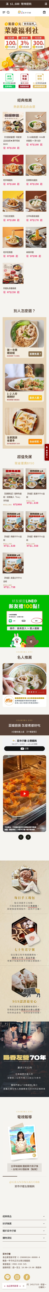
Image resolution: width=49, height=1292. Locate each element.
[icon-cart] (43, 12)
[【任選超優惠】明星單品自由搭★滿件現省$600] (13, 122)
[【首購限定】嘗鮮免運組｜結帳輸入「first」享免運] (13, 478)
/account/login (8, 596)
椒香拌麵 (30, 252)
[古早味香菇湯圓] (36, 201)
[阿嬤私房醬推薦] (13, 273)
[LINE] (7, 1277)
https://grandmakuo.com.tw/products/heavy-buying (24, 19)
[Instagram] (17, 1277)
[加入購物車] (20, 129)
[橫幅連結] (24, 81)
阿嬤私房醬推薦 (9, 288)
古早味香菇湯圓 (32, 216)
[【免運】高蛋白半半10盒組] (13, 563)
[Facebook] (27, 1277)
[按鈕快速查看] (20, 125)
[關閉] (23, 1286)
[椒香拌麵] (36, 237)
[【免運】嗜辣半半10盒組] (36, 521)
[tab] (16, 67)
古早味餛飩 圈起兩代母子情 (24, 1166)
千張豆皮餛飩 (8, 216)
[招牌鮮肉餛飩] (36, 165)
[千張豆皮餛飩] (13, 201)
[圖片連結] (24, 339)
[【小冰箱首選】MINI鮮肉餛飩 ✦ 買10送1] (36, 122)
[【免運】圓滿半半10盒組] (36, 478)
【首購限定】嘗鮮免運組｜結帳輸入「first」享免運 (12, 497)
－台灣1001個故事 (20, 1169)
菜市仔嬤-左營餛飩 (27, 740)
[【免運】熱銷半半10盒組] (13, 521)
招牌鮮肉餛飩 (31, 180)
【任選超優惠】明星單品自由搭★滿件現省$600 (12, 140)
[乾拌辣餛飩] (13, 165)
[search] (8, 12)
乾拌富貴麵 (7, 252)
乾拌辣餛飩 (7, 180)
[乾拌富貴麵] (13, 237)
